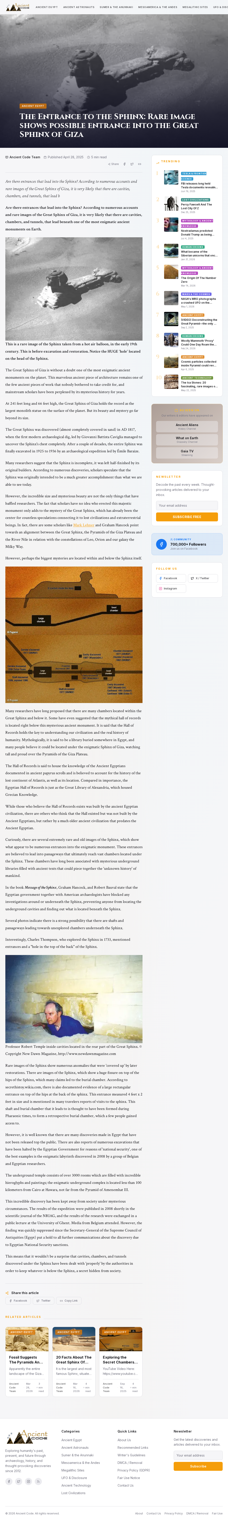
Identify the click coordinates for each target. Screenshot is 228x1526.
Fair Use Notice (129, 1478)
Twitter (46, 1300)
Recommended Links (133, 1447)
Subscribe (198, 1466)
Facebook (20, 1300)
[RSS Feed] (38, 1481)
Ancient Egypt (47, 7)
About (139, 1513)
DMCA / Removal (130, 1463)
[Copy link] (139, 164)
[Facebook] (8, 1481)
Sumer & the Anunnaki (116, 7)
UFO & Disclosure (74, 1478)
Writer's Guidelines (131, 1455)
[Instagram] (28, 1481)
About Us (124, 1440)
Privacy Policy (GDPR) (134, 1470)
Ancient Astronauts (79, 7)
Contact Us (126, 1485)
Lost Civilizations (73, 1493)
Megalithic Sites (195, 7)
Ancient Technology (76, 1485)
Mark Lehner (83, 525)
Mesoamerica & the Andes (157, 7)
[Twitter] (18, 1481)
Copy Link (71, 1300)
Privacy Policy (174, 1513)
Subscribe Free (187, 517)
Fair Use (217, 1513)
